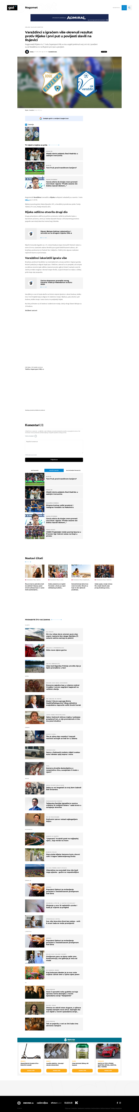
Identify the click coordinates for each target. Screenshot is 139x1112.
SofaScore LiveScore (40, 410)
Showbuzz (56, 1103)
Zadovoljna (42, 1103)
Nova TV (19, 1103)
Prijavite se (54, 460)
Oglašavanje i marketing (84, 1108)
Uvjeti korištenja (95, 1108)
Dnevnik (28, 1103)
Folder (68, 1103)
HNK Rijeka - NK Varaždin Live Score (34, 367)
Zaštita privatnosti (105, 1108)
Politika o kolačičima (116, 1108)
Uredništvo (74, 1108)
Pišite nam (68, 1108)
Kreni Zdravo (76, 1103)
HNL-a (27, 200)
